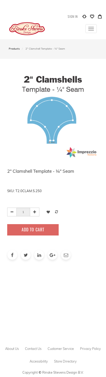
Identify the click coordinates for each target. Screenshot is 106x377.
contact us (33, 349)
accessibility (39, 361)
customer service (61, 349)
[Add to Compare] (84, 17)
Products (14, 48)
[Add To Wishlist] (48, 212)
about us (12, 349)
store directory (65, 361)
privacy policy (90, 349)
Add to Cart (33, 229)
